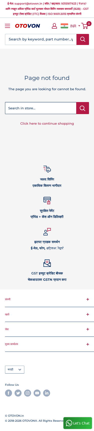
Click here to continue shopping (47, 123)
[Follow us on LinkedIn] (46, 393)
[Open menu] (7, 26)
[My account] (54, 26)
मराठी (10, 369)
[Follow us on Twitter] (18, 393)
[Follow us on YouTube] (37, 393)
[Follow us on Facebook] (8, 393)
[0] (85, 26)
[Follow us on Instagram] (27, 393)
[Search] (82, 39)
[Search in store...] (82, 108)
